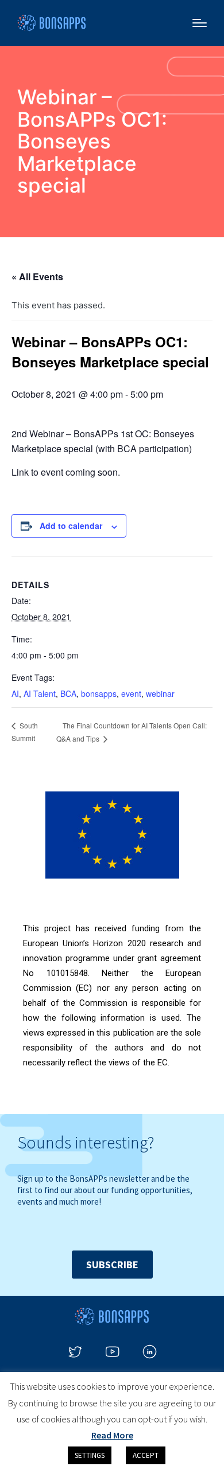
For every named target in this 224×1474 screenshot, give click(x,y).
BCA (68, 693)
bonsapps (99, 693)
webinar (160, 693)
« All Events (37, 276)
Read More (112, 1435)
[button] (112, 1264)
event (131, 693)
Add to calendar (71, 525)
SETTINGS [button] (90, 1455)
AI (15, 693)
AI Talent (40, 693)
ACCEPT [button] (146, 1455)
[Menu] (199, 23)
